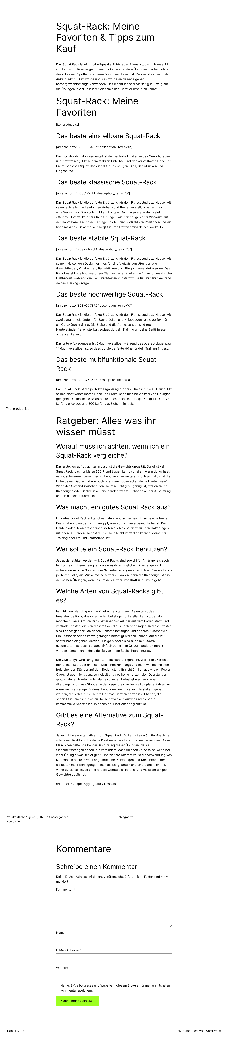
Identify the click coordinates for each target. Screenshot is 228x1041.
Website (62, 968)
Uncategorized (58, 817)
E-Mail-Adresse (68, 950)
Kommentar (65, 889)
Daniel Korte (16, 1031)
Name (61, 932)
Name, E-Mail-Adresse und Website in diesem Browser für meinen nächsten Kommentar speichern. (115, 988)
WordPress (213, 1031)
